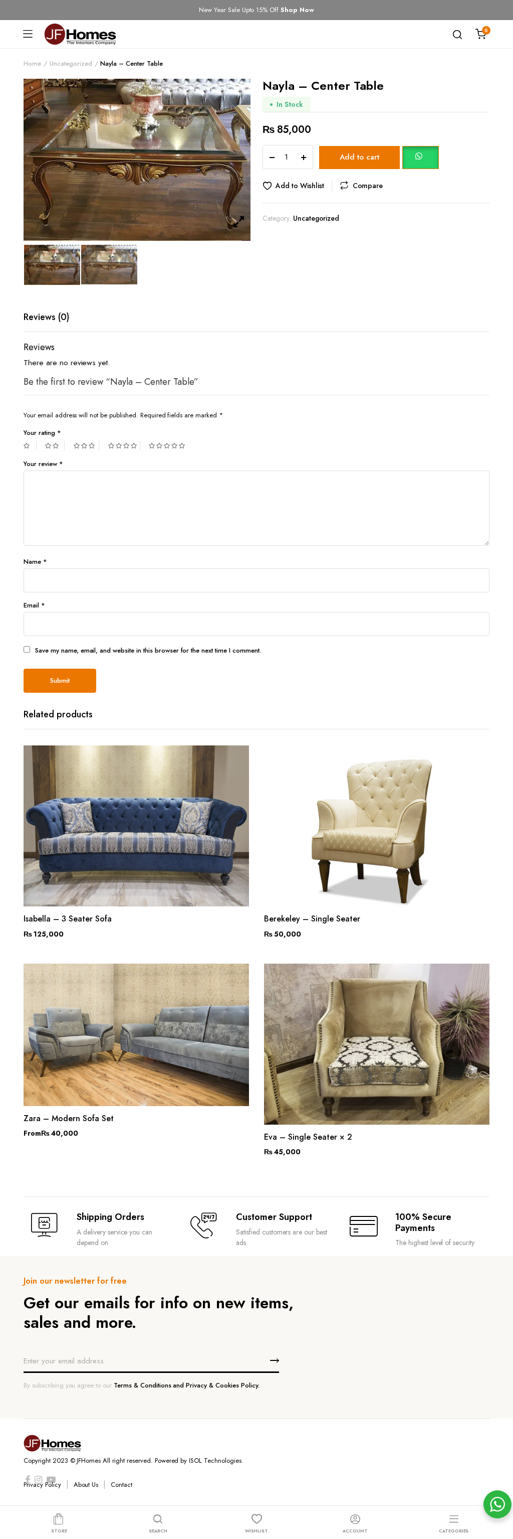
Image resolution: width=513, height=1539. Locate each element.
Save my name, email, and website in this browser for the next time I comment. (148, 650)
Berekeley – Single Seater (312, 919)
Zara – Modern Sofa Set (69, 1118)
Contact (121, 1484)
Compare (368, 186)
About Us (86, 1484)
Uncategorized (71, 63)
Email (34, 605)
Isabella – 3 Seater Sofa (68, 919)
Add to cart (359, 157)
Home (32, 63)
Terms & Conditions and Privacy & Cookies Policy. (187, 1385)
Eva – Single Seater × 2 (308, 1137)
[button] (420, 157)
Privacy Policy (42, 1484)
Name (35, 561)
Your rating (42, 432)
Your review (43, 464)
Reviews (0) (46, 317)
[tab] (46, 317)
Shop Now (297, 10)
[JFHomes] (80, 34)
